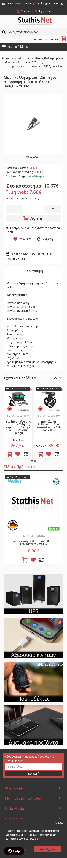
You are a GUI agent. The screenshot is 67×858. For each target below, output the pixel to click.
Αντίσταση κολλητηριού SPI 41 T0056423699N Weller (33, 543)
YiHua (33, 168)
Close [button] (59, 822)
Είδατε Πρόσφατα (19, 466)
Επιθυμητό (24, 239)
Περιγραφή (33, 270)
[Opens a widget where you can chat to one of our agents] (14, 851)
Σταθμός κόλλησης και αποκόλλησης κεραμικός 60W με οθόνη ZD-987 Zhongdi (18, 427)
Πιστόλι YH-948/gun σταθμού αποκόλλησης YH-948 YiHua (49, 426)
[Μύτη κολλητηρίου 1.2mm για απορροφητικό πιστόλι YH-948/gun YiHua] (33, 124)
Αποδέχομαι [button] (47, 849)
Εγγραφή (33, 773)
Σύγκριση (47, 239)
